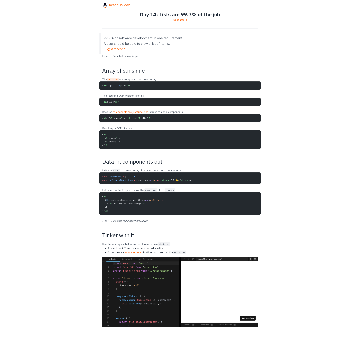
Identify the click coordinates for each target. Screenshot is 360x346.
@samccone (116, 49)
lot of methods (132, 252)
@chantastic (180, 19)
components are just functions (130, 112)
